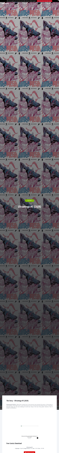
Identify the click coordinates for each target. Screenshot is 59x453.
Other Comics (41, 7)
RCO (19, 7)
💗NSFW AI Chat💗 (12, 7)
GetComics (5, 3)
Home (5, 7)
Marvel (33, 7)
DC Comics (25, 7)
